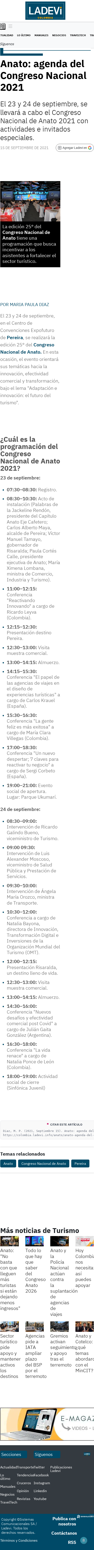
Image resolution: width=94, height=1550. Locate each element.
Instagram (42, 1483)
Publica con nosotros (64, 1521)
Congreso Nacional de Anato (26, 235)
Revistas (23, 1499)
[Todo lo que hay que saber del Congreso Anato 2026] (34, 1241)
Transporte (25, 1467)
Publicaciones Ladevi (61, 1469)
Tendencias (26, 1475)
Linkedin (40, 1491)
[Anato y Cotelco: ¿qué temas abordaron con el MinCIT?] (84, 1326)
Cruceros (24, 1483)
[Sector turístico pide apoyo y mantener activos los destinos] (9, 1326)
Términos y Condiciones (19, 1540)
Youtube (40, 1499)
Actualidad (8, 1467)
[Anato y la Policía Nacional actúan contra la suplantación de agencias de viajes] (59, 1241)
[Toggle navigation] (9, 26)
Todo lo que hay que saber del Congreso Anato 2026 (35, 1270)
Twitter (39, 1467)
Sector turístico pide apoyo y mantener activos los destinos (10, 1356)
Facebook (41, 1475)
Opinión (23, 1491)
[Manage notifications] (83, 1540)
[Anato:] (9, 1241)
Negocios (59, 35)
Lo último (24, 35)
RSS (72, 1542)
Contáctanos (64, 1533)
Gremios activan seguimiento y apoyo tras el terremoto (63, 1350)
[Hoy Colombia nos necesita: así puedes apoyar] (84, 1241)
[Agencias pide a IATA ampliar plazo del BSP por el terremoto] (34, 1326)
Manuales (41, 35)
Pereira (15, 337)
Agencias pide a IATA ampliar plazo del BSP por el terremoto (36, 1356)
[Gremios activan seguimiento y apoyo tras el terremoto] (59, 1326)
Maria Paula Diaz (29, 304)
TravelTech (78, 35)
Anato (8, 1163)
